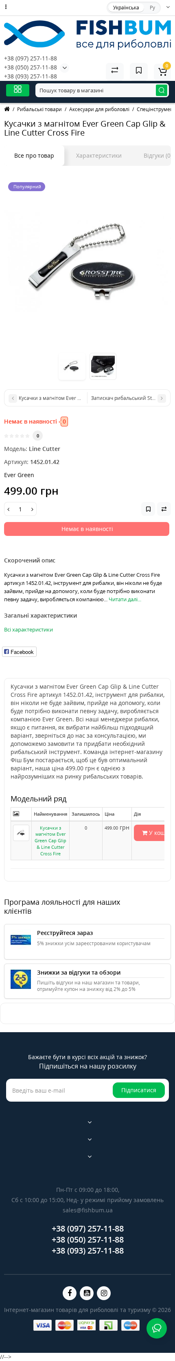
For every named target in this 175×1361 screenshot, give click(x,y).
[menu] (17, 90)
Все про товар (34, 155)
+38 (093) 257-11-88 (30, 76)
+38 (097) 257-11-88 (30, 58)
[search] (161, 90)
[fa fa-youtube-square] (87, 1293)
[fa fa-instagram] (104, 1293)
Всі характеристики (28, 629)
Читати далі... (125, 599)
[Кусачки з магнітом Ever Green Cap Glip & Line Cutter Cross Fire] (87, 262)
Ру (152, 7)
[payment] (42, 1325)
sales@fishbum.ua (88, 1210)
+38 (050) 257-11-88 (30, 67)
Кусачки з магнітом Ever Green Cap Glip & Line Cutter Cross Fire (50, 841)
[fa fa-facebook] (70, 1293)
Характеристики (99, 155)
